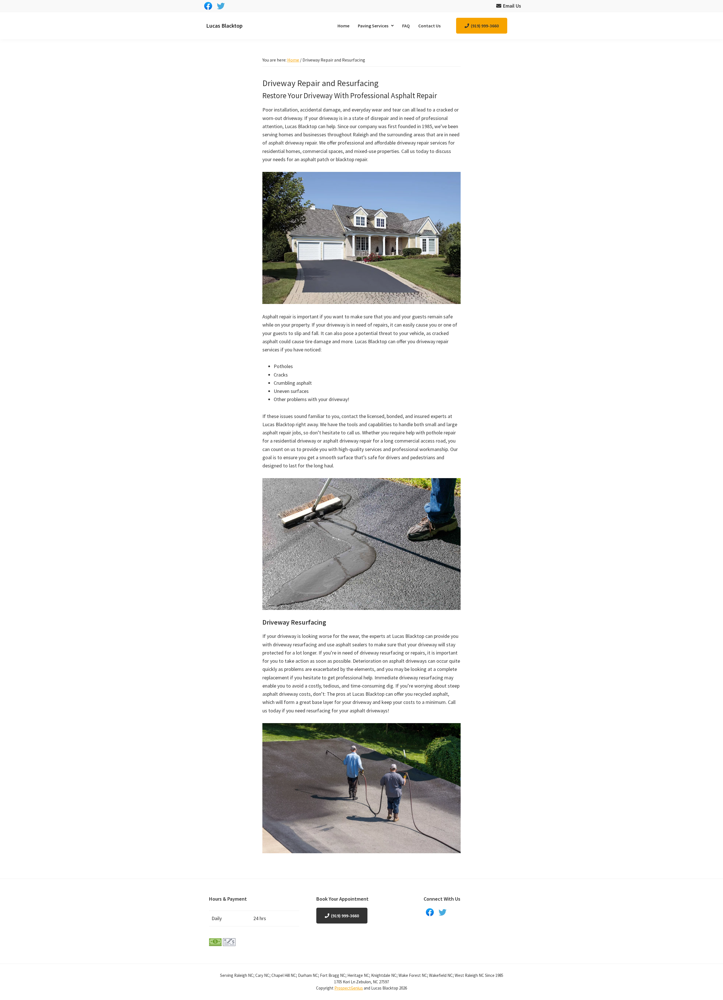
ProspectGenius (348, 988)
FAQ (406, 26)
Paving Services (373, 26)
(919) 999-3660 (485, 26)
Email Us (512, 6)
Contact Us (429, 26)
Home (343, 26)
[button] (376, 25)
